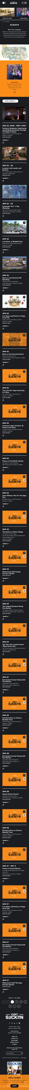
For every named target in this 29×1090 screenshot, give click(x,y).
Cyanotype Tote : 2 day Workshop (10, 207)
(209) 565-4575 (6, 213)
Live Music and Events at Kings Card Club (13, 317)
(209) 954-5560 (6, 541)
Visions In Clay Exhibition (11, 868)
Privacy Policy (14, 1042)
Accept (14, 1086)
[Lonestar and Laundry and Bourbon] (3, 181)
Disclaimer (14, 1040)
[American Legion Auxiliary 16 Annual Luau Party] (3, 435)
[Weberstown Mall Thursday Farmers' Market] (3, 992)
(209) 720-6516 (6, 359)
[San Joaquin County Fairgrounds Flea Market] (3, 692)
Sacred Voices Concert (10, 794)
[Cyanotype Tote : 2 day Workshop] (3, 216)
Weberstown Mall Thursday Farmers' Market (12, 984)
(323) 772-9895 (6, 397)
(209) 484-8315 (6, 433)
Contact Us (14, 1038)
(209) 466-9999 (6, 285)
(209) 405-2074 (6, 575)
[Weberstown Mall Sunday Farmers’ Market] (3, 581)
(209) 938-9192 (6, 247)
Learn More (22, 1082)
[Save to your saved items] (24, 109)
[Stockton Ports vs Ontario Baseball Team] (3, 730)
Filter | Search (10, 101)
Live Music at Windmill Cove (12, 241)
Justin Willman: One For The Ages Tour (14, 496)
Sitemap (14, 1044)
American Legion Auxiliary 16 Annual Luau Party (12, 426)
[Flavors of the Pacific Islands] (3, 470)
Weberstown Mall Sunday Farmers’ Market (11, 572)
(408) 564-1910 (6, 175)
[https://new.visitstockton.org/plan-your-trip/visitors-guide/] (14, 1073)
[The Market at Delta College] (3, 546)
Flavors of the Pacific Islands (12, 461)
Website (5, 140)
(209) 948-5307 (6, 687)
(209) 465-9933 (6, 613)
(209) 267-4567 (6, 323)
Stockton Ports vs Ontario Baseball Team (12, 719)
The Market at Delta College (12, 532)
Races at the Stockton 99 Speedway (11, 279)
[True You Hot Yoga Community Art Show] (3, 400)
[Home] (14, 1016)
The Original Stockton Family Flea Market (12, 607)
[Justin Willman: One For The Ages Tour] (3, 506)
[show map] (24, 113)
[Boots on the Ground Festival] (3, 365)
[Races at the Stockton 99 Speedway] (3, 290)
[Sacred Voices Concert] (3, 805)
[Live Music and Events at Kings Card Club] (3, 328)
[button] (25, 1083)
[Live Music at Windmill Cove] (3, 252)
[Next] (27, 12)
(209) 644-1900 (6, 725)
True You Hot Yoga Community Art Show (13, 391)
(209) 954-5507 (6, 875)
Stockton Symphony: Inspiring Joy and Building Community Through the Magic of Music (14, 130)
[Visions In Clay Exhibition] (3, 881)
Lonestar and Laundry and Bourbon (11, 169)
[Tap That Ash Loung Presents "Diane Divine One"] (3, 654)
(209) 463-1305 (6, 799)
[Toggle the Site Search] (23, 3)
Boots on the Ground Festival (13, 354)
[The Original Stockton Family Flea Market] (3, 619)
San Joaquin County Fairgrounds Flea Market (13, 680)
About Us (14, 1036)
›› (18, 1006)
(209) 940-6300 (6, 137)
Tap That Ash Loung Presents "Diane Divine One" (13, 645)
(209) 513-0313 (6, 651)
